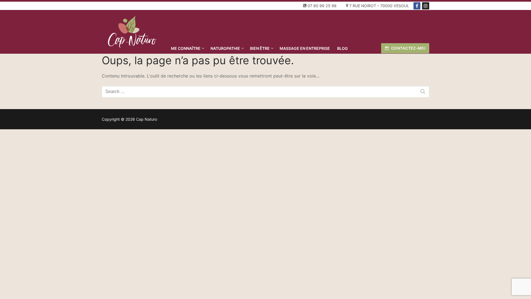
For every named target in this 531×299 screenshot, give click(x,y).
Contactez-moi (407, 48)
